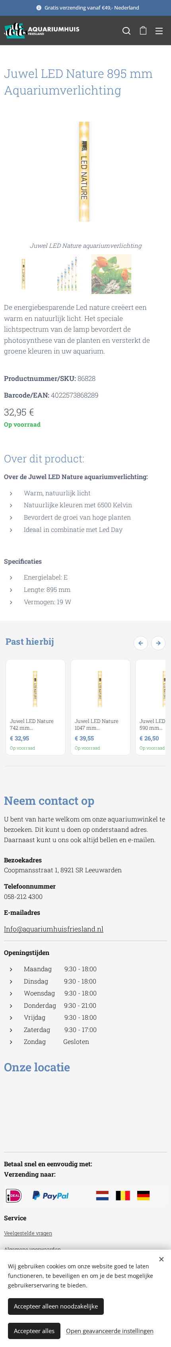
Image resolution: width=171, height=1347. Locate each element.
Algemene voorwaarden (32, 1249)
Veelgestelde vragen (28, 1233)
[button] (126, 31)
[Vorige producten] (141, 643)
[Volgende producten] (158, 643)
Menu (159, 31)
